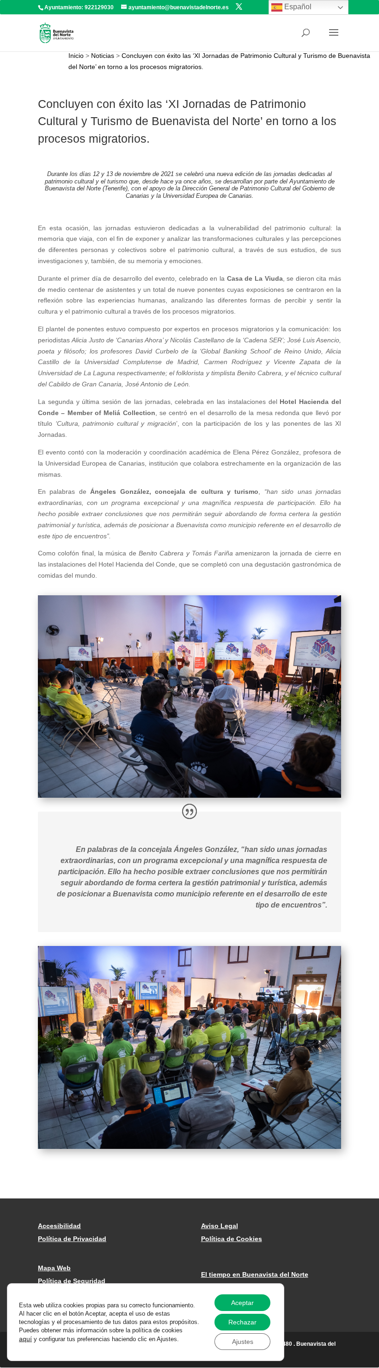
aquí (25, 1339)
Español (297, 7)
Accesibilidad (59, 1225)
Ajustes (242, 1341)
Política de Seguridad (71, 1281)
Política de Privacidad (72, 1238)
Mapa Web (54, 1268)
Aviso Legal (219, 1225)
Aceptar (242, 1302)
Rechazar (242, 1322)
